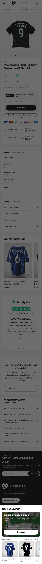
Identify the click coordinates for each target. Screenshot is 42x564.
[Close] (39, 507)
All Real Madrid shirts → (32, 539)
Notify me (21, 532)
